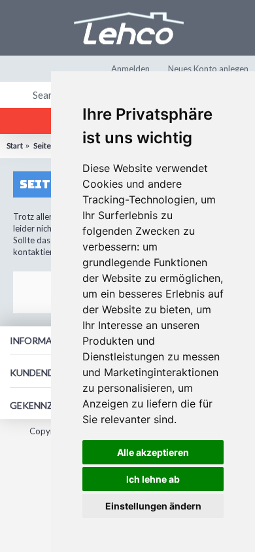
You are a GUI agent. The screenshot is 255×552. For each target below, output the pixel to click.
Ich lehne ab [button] (153, 479)
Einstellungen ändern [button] (153, 505)
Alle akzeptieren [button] (153, 452)
